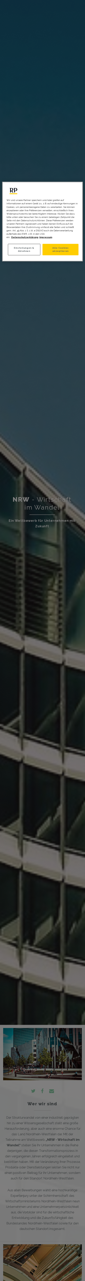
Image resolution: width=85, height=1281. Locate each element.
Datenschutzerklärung (24, 237)
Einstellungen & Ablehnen (24, 249)
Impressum (45, 237)
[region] (42, 221)
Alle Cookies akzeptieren (60, 249)
